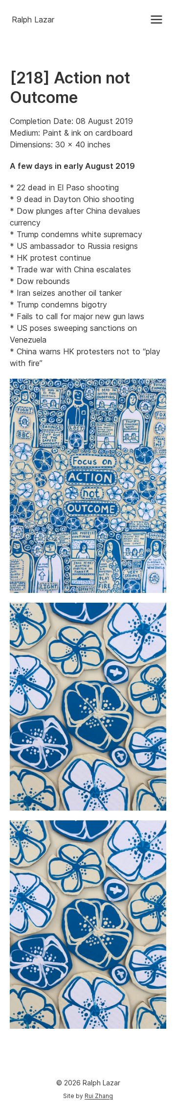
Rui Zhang (99, 1096)
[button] (156, 19)
